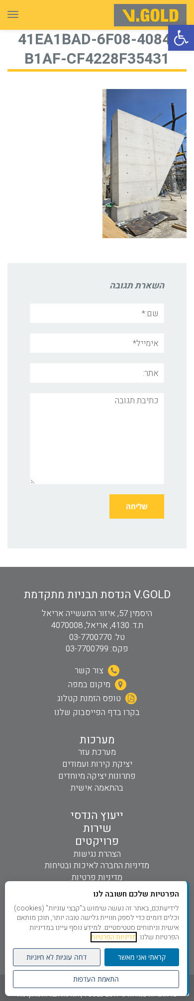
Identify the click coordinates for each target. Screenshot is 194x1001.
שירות (97, 828)
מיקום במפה (90, 684)
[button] (181, 38)
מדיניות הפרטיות (114, 937)
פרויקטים (97, 841)
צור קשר (90, 670)
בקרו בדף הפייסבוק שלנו (97, 712)
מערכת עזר (97, 752)
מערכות (97, 740)
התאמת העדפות (96, 979)
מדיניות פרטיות (97, 877)
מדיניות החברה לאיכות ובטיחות (97, 865)
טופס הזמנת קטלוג (90, 698)
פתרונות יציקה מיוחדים (97, 776)
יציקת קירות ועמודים (97, 764)
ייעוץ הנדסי (97, 815)
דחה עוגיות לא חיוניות (56, 957)
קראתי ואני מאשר (142, 957)
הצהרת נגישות (97, 854)
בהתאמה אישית (97, 788)
